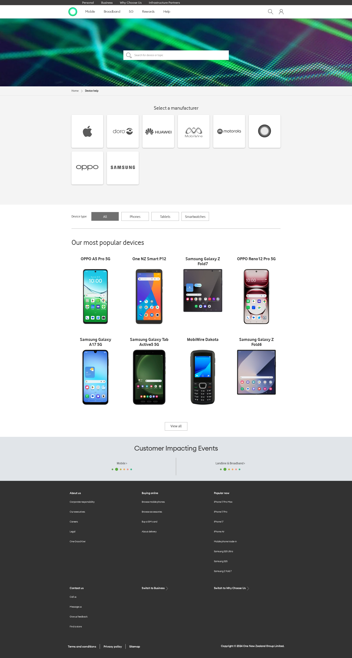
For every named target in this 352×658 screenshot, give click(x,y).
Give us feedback (78, 616)
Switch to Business (153, 588)
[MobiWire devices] (194, 131)
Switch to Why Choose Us (230, 588)
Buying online (150, 493)
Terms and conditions (82, 646)
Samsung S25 (221, 561)
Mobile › (122, 463)
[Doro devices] (123, 131)
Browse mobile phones (153, 501)
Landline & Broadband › (230, 463)
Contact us (76, 588)
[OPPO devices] (87, 167)
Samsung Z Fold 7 (223, 571)
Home (75, 90)
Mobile (90, 11)
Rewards (148, 11)
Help (166, 11)
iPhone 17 (218, 521)
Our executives (77, 511)
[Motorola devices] (229, 131)
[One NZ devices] (264, 131)
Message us (76, 606)
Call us (73, 596)
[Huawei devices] (158, 131)
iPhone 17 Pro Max (223, 501)
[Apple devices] (87, 131)
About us (75, 493)
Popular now (221, 493)
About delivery (149, 531)
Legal (72, 531)
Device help (91, 90)
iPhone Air (219, 531)
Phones (135, 217)
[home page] (73, 11)
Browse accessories (152, 511)
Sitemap (134, 646)
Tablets (165, 217)
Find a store (76, 626)
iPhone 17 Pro (220, 511)
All (105, 217)
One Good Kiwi (77, 541)
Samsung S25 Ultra (223, 551)
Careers (74, 521)
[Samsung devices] (123, 167)
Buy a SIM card (149, 521)
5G (131, 11)
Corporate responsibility (82, 501)
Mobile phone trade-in (225, 541)
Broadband (112, 11)
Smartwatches (195, 217)
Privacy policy (113, 646)
